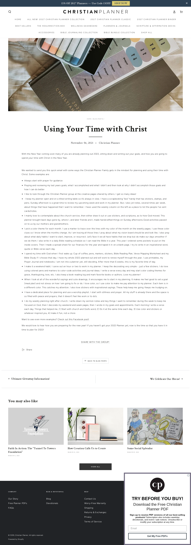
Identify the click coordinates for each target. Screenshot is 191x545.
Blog (48, 498)
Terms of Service (93, 521)
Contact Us (90, 498)
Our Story (13, 498)
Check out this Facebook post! (74, 319)
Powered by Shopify (16, 539)
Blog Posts (98, 119)
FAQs (11, 507)
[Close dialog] (188, 475)
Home (89, 119)
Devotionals (52, 503)
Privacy (88, 517)
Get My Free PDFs (157, 536)
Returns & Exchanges (95, 512)
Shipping (88, 507)
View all (95, 467)
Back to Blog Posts (97, 361)
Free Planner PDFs (17, 503)
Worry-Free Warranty (95, 503)
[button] (187, 3)
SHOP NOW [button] (120, 3)
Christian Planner (21, 535)
